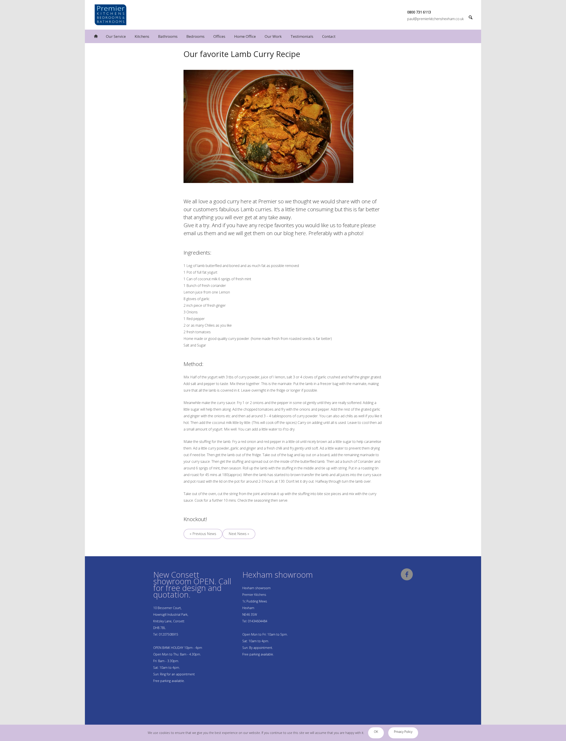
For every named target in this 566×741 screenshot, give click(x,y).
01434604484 (257, 621)
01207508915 (168, 634)
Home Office (245, 36)
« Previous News (203, 533)
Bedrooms (195, 36)
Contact (328, 36)
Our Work (273, 36)
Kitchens (142, 36)
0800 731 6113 (419, 12)
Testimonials (302, 36)
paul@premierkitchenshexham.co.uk (435, 18)
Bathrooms (168, 36)
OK (376, 732)
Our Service (116, 36)
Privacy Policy (403, 732)
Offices (219, 36)
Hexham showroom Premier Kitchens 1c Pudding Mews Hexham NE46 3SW (256, 601)
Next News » (239, 533)
